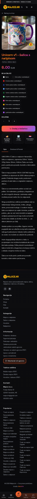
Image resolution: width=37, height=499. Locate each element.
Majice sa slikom (8, 452)
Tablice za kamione (26, 426)
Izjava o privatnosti (9, 353)
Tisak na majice (8, 412)
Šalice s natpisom (9, 475)
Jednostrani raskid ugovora (12, 347)
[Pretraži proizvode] (22, 7)
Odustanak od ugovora (16, 361)
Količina (5, 117)
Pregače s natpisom (26, 412)
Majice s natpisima (9, 317)
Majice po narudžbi (9, 467)
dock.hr (21, 486)
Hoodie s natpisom (9, 461)
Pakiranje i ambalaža (10, 341)
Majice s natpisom (9, 420)
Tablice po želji (8, 458)
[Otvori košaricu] (27, 7)
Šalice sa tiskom (8, 455)
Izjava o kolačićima (9, 356)
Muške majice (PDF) (10, 371)
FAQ (4, 305)
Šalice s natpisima (9, 320)
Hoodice (6, 323)
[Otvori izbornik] (32, 7)
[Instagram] (5, 289)
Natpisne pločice (25, 429)
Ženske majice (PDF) (10, 374)
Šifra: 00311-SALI (9, 62)
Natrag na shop (9, 13)
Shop (5, 302)
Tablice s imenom (26, 418)
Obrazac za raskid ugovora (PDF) (14, 350)
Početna (6, 299)
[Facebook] (10, 289)
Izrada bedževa (25, 432)
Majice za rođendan (10, 434)
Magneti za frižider (26, 434)
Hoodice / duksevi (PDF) (11, 377)
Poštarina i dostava (9, 335)
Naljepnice (6, 326)
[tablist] (18, 149)
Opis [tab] (5, 149)
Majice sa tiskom (8, 449)
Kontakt (5, 308)
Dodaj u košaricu (19, 129)
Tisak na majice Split (27, 447)
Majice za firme (8, 431)
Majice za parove (9, 464)
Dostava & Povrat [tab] (16, 149)
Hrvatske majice (25, 415)
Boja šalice (6, 73)
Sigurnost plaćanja (9, 338)
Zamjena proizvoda (9, 344)
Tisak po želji (7, 428)
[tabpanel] (18, 206)
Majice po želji (8, 446)
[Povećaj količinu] (14, 121)
